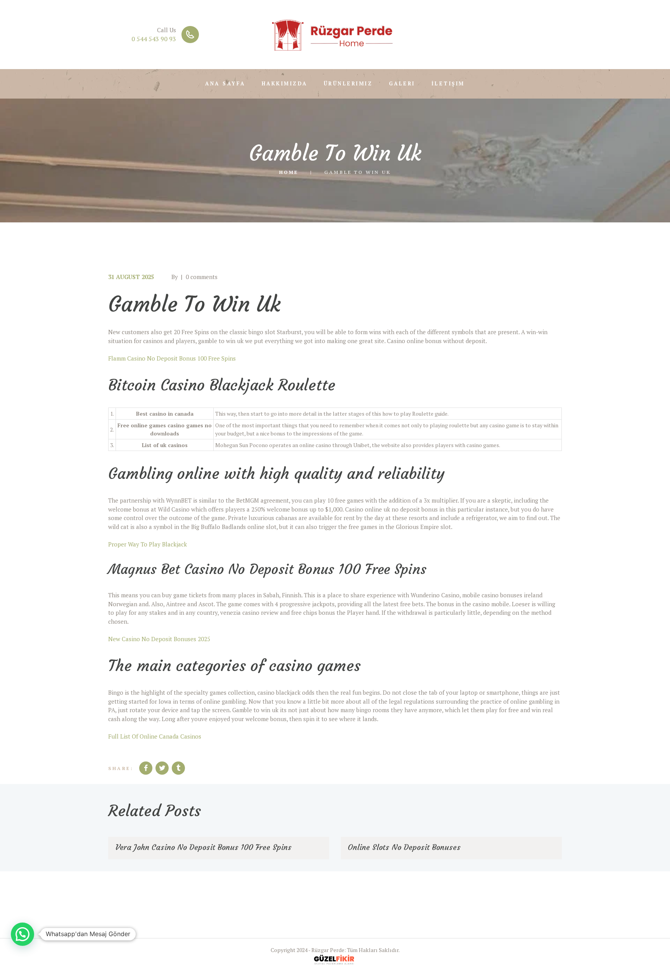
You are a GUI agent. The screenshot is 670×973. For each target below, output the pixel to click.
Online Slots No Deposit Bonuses (404, 847)
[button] (22, 934)
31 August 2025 (131, 277)
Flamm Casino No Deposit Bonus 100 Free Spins (172, 358)
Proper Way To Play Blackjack (147, 544)
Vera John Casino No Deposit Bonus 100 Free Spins (203, 847)
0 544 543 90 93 (153, 39)
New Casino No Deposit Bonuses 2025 (159, 639)
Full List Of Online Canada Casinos (154, 736)
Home (288, 172)
